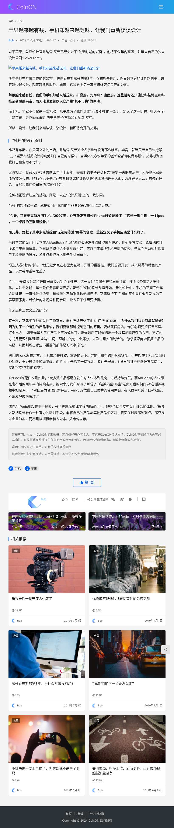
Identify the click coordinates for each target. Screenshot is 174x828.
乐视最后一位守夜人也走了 (32, 598)
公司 (72, 40)
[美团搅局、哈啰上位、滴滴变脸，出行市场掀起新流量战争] (127, 739)
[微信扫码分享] (113, 499)
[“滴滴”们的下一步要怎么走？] (127, 654)
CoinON (41, 434)
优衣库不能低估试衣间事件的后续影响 (121, 598)
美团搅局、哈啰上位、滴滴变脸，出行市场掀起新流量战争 (126, 770)
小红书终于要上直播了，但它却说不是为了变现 (46, 770)
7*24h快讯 (97, 813)
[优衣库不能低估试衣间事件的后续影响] (127, 569)
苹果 (34, 468)
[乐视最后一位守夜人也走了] (46, 569)
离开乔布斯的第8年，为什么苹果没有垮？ (43, 683)
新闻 (81, 813)
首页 (11, 21)
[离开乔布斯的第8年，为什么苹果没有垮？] (46, 654)
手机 (18, 468)
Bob (11, 40)
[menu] (161, 7)
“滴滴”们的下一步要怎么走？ (114, 683)
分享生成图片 (99, 499)
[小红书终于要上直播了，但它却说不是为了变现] (46, 739)
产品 (64, 40)
